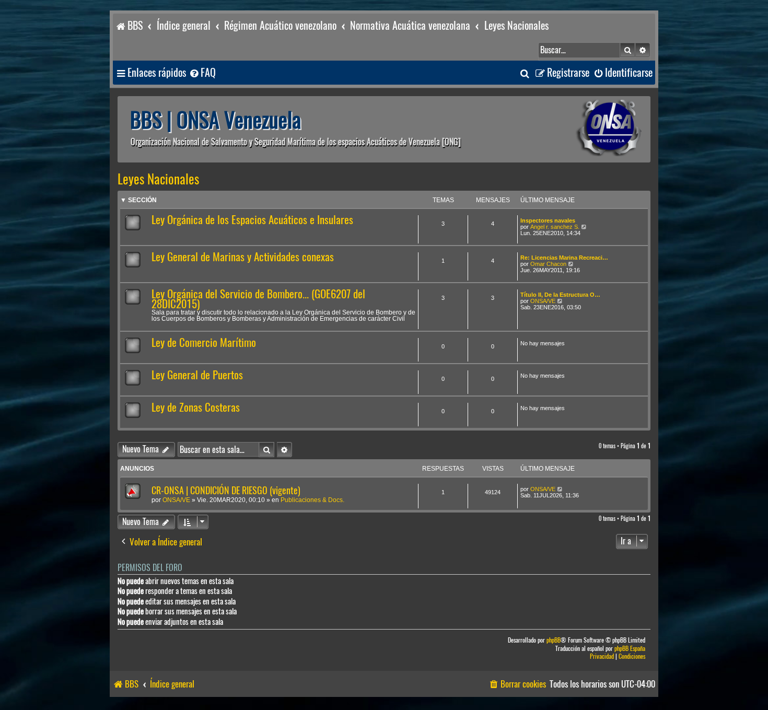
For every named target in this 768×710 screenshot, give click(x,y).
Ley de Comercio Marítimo (204, 342)
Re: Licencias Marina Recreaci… (564, 257)
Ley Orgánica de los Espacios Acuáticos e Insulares (252, 219)
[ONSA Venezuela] (585, 129)
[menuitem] (202, 73)
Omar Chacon (548, 264)
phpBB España (629, 649)
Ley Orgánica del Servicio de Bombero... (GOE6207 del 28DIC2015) (258, 298)
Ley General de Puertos (197, 374)
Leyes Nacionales (158, 179)
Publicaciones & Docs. (312, 500)
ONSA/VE (542, 301)
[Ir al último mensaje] (560, 489)
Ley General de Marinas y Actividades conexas (243, 256)
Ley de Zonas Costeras (196, 407)
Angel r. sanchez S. (554, 227)
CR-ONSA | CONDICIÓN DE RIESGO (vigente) (226, 490)
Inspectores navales (547, 220)
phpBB (553, 640)
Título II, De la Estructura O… (560, 295)
